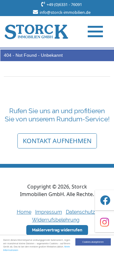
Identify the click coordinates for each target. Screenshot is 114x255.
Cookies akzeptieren (93, 241)
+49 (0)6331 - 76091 (64, 4)
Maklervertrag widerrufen (57, 230)
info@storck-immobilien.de (65, 12)
